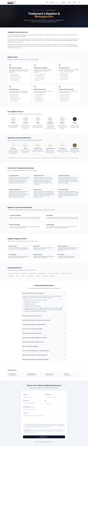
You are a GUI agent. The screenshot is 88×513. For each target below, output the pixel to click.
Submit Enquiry (43, 436)
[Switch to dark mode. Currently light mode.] (79, 2)
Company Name (28, 406)
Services (34, 10)
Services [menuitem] (57, 2)
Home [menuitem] (47, 2)
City (46, 400)
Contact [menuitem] (74, 2)
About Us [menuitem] (52, 2)
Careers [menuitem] (69, 2)
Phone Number (48, 394)
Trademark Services (41, 10)
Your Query (25, 413)
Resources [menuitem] (63, 2)
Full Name (25, 394)
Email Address (26, 400)
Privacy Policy (27, 425)
